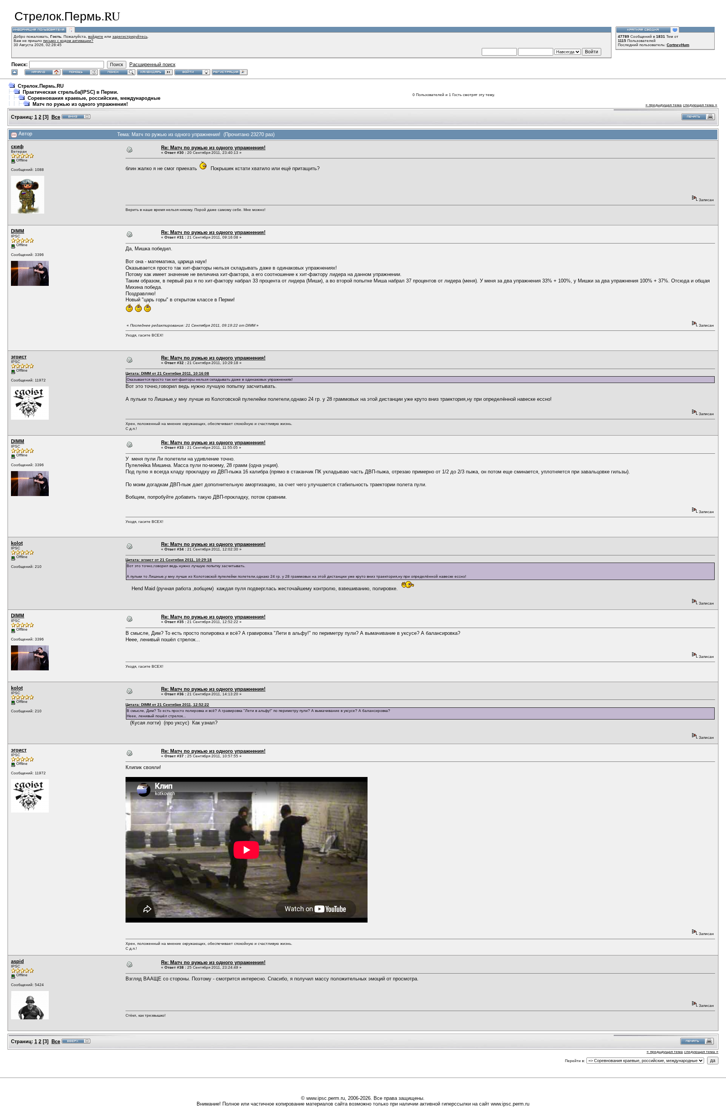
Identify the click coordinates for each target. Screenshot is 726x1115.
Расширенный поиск (152, 64)
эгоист (18, 357)
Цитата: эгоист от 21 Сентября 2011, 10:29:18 (169, 560)
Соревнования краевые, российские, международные (94, 98)
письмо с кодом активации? (68, 41)
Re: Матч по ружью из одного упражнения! (213, 147)
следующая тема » (700, 105)
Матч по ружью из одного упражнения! (80, 104)
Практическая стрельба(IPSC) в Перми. (70, 92)
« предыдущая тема (663, 105)
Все (55, 117)
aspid (17, 961)
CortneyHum (678, 45)
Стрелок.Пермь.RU (41, 86)
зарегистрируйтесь (129, 36)
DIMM (17, 231)
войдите (95, 36)
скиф (17, 146)
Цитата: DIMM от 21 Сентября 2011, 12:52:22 (167, 704)
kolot (17, 543)
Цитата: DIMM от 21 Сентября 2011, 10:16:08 (167, 373)
